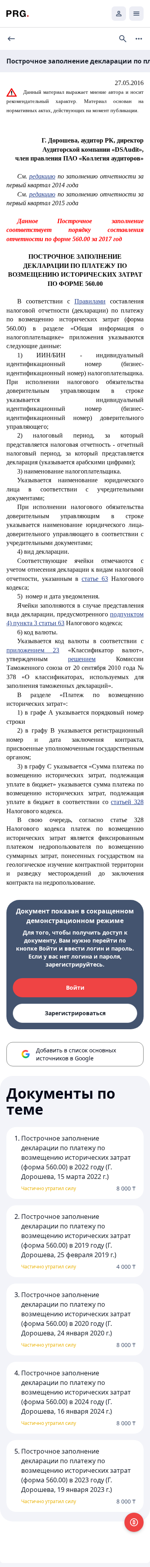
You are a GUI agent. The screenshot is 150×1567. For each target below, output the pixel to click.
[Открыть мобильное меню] (136, 13)
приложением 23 (32, 650)
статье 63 (95, 578)
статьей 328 (127, 801)
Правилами (90, 301)
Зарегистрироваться (75, 1013)
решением (82, 659)
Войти (75, 987)
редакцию (42, 176)
